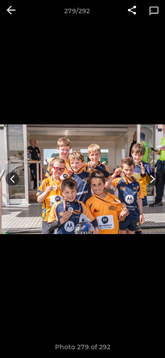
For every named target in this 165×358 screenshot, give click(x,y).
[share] (132, 11)
